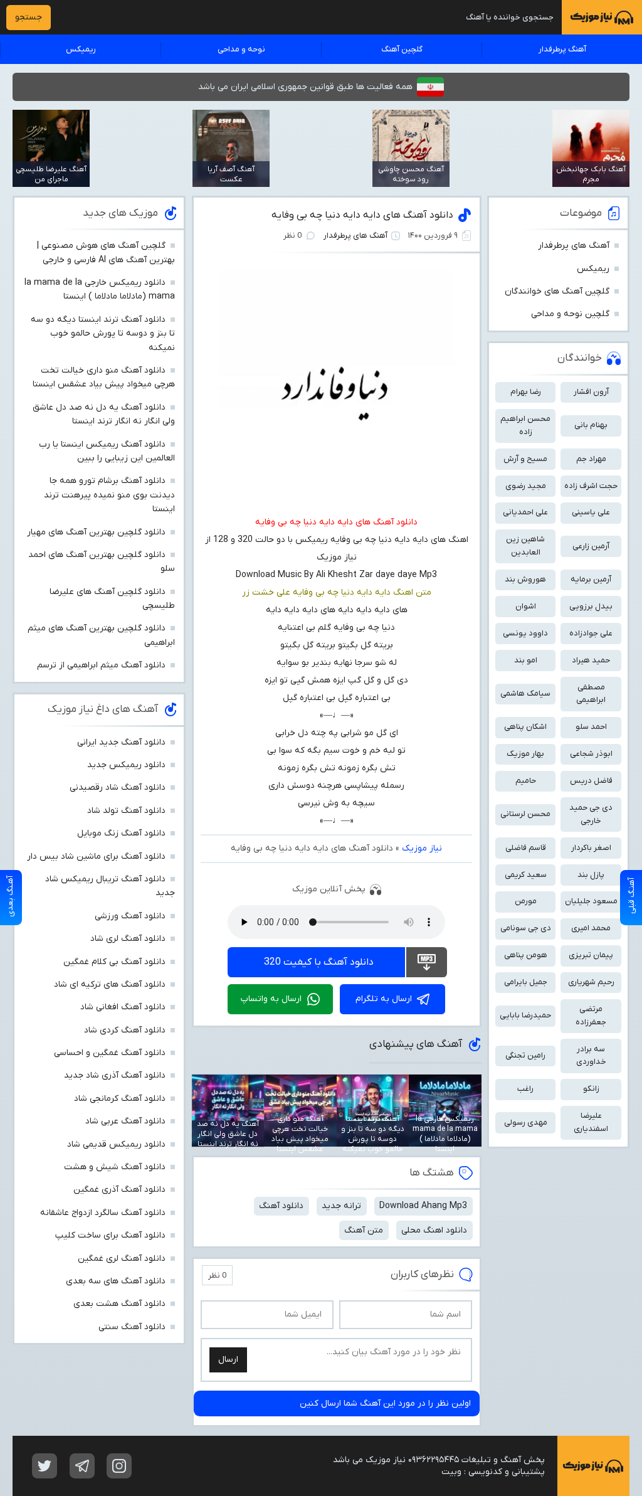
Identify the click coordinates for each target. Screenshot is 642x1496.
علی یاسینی (591, 512)
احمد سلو (591, 726)
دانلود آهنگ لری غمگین (122, 1259)
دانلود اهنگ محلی (434, 1230)
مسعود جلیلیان (591, 901)
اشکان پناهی (525, 726)
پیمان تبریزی (591, 955)
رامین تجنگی (525, 1055)
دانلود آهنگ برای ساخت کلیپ (110, 1235)
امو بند (525, 660)
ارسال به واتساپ (271, 999)
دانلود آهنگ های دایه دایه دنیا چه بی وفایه (362, 215)
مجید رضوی (525, 485)
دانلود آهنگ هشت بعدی (119, 1304)
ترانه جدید (341, 1206)
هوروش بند (525, 579)
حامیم (525, 780)
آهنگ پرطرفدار (562, 49)
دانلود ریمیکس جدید (126, 765)
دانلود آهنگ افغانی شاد (123, 1007)
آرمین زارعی (590, 546)
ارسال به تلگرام (383, 999)
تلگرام (82, 1465)
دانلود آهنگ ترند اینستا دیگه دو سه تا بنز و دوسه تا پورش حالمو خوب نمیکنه (103, 334)
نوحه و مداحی (241, 49)
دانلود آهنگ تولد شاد (126, 811)
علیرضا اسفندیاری (591, 1122)
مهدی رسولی (525, 1122)
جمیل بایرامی (525, 982)
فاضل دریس (591, 780)
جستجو (28, 17)
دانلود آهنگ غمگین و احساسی (110, 1053)
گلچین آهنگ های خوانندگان (557, 291)
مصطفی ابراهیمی (591, 694)
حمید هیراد (591, 660)
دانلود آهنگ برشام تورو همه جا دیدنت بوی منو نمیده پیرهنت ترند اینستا (109, 495)
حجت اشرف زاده (591, 485)
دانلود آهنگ (281, 1206)
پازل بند (590, 874)
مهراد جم (591, 459)
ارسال (228, 1360)
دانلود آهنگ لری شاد (128, 939)
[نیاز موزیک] (602, 17)
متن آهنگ (363, 1230)
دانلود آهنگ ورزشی (130, 916)
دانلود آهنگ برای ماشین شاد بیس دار (96, 856)
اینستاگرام (119, 1465)
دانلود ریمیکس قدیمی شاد (116, 1144)
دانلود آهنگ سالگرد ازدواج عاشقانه (103, 1213)
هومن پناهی (525, 955)
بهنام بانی (591, 425)
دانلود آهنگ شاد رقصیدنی (118, 787)
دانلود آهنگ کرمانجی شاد (120, 1099)
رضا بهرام (525, 391)
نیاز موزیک (422, 848)
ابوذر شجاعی (591, 753)
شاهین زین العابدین (525, 546)
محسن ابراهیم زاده (525, 425)
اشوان (525, 606)
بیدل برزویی (591, 606)
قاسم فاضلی (525, 847)
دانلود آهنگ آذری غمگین (119, 1190)
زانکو (591, 1088)
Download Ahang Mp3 (423, 1206)
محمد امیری (591, 928)
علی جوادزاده (591, 633)
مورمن (526, 901)
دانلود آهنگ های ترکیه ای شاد (110, 984)
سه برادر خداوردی (591, 1056)
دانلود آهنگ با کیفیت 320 (319, 962)
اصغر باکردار (591, 847)
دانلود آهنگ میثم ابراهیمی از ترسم (101, 665)
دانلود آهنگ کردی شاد (125, 1030)
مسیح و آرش (525, 459)
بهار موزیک (525, 753)
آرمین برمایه (591, 579)
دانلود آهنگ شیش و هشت (115, 1167)
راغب (525, 1088)
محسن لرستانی (525, 814)
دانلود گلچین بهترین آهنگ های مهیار (96, 532)
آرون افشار (591, 391)
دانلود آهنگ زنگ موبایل (121, 833)
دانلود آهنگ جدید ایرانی (121, 742)
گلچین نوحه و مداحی (570, 314)
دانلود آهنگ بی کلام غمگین (114, 962)
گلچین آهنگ (402, 49)
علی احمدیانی (525, 512)
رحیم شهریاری (591, 982)
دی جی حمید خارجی (591, 814)
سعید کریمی (526, 874)
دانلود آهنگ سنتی (132, 1327)
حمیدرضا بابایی (525, 1015)
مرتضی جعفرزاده (591, 1015)
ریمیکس (81, 49)
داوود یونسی (525, 633)
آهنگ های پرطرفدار (355, 235)
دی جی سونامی (525, 928)
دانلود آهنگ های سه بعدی (116, 1281)
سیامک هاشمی (525, 693)
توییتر (44, 1465)
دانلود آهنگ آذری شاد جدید (115, 1075)
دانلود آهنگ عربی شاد (125, 1121)
